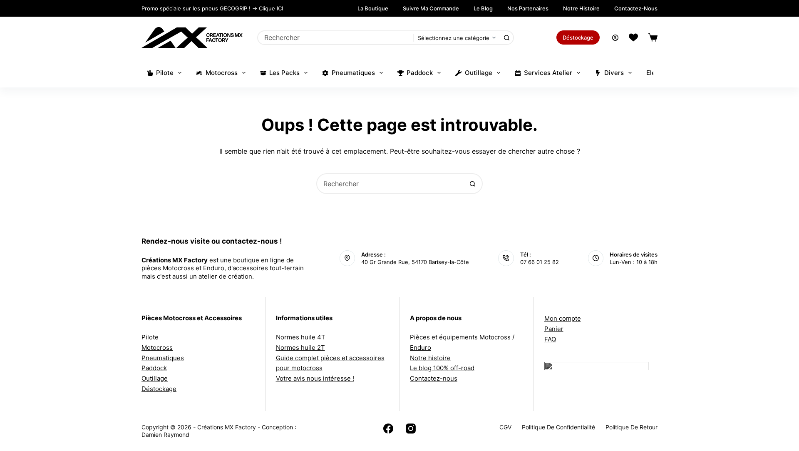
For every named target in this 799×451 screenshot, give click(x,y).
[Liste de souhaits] (633, 37)
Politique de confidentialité (558, 427)
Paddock (420, 73)
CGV (505, 427)
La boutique (372, 8)
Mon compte (562, 318)
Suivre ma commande (431, 8)
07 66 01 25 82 (539, 262)
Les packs (284, 73)
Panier (553, 329)
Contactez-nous (636, 8)
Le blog (483, 8)
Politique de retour (631, 427)
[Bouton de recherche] (506, 37)
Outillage (478, 73)
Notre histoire (581, 8)
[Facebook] (388, 429)
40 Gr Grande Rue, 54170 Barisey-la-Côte (415, 262)
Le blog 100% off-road (442, 368)
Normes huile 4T (300, 337)
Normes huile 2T (300, 347)
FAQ (550, 339)
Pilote (165, 73)
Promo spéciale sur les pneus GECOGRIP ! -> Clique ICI (212, 8)
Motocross (222, 73)
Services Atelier (548, 73)
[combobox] (336, 37)
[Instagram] (411, 429)
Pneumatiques (353, 73)
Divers (614, 73)
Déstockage (578, 37)
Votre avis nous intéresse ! (315, 378)
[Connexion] (615, 38)
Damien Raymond (165, 434)
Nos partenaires (527, 8)
